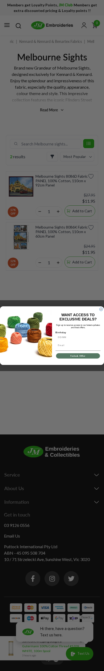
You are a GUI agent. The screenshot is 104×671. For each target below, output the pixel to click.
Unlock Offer (78, 355)
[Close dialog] (101, 309)
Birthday (60, 332)
